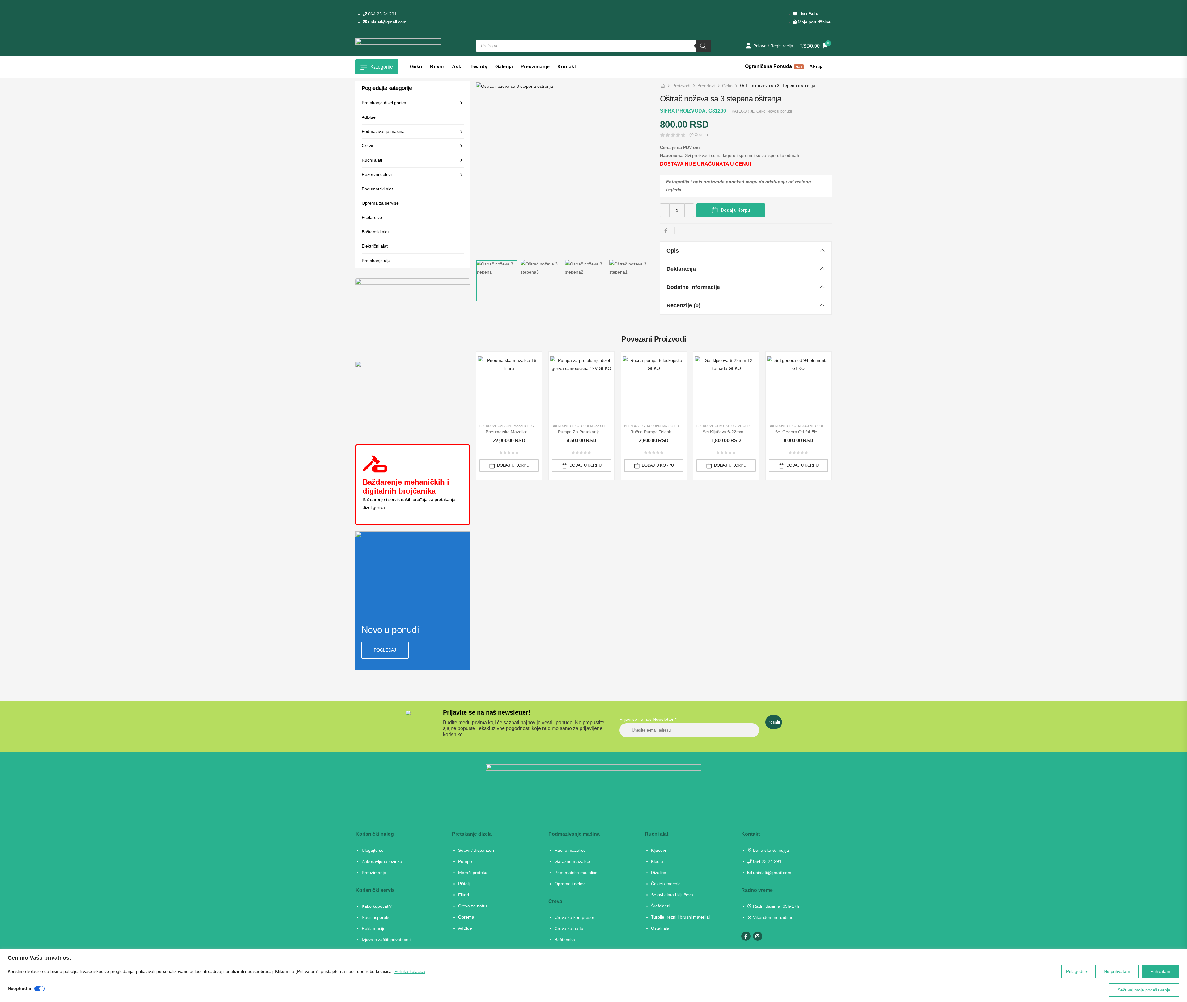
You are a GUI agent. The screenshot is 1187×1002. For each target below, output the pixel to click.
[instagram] (757, 936)
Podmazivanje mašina (383, 131)
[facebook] (746, 936)
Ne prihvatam (1117, 971)
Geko (727, 85)
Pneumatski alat (377, 188)
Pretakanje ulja (376, 260)
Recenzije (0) (683, 305)
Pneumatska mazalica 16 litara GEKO (522, 431)
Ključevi (733, 425)
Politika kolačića (409, 971)
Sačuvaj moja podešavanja (1144, 989)
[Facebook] (665, 230)
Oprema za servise (380, 203)
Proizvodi (681, 85)
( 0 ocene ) (698, 135)
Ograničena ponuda (773, 67)
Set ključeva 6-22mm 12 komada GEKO (741, 431)
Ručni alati (372, 160)
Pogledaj (385, 650)
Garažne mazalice (514, 425)
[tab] (745, 251)
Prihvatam (1160, 971)
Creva (367, 145)
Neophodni (19, 988)
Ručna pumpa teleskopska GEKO (663, 431)
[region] (593, 975)
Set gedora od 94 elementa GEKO (809, 431)
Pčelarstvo (372, 217)
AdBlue (369, 117)
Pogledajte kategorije (387, 88)
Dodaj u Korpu (735, 210)
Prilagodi (1074, 971)
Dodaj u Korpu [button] (513, 465)
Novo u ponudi (779, 111)
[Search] (703, 46)
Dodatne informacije (693, 287)
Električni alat (375, 246)
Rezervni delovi (377, 174)
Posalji (774, 722)
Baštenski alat (375, 231)
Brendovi (706, 85)
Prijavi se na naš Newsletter (647, 719)
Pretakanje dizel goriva (384, 102)
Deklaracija (681, 269)
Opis (672, 251)
